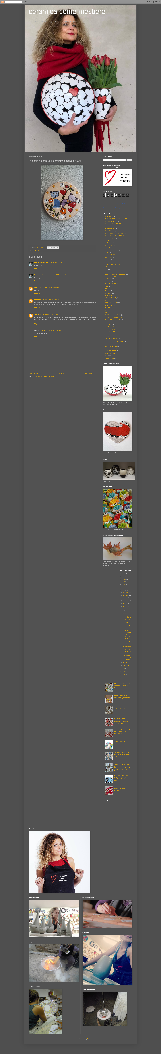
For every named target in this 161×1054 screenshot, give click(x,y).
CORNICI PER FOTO (112, 250)
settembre (126, 609)
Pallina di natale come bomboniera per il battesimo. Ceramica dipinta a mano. (121, 720)
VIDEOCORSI (109, 358)
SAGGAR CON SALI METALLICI (115, 322)
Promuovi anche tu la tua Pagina (112, 208)
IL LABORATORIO (111, 276)
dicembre (126, 665)
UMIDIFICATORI (110, 353)
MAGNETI (108, 281)
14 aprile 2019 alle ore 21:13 (50, 287)
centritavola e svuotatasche (114, 233)
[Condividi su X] (53, 247)
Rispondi (37, 268)
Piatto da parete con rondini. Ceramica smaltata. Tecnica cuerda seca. (122, 778)
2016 (123, 587)
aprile (125, 598)
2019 (123, 671)
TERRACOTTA (110, 348)
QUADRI (108, 310)
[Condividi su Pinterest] (57, 247)
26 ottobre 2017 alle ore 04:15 (58, 275)
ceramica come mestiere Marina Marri (114, 204)
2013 (123, 579)
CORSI (107, 252)
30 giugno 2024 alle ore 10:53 (51, 330)
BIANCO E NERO (111, 221)
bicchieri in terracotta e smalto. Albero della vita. (127, 628)
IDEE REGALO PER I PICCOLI (115, 274)
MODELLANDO (110, 283)
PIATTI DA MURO (111, 303)
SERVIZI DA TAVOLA (112, 331)
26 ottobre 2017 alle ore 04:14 (58, 262)
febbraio (126, 595)
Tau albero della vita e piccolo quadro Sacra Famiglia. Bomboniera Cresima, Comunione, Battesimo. (122, 767)
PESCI (107, 300)
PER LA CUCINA (110, 298)
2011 (123, 573)
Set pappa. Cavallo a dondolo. (127, 657)
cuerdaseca (108, 257)
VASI (106, 356)
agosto (125, 606)
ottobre (126, 613)
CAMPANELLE (110, 231)
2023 (124, 677)
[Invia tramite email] (48, 247)
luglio (125, 603)
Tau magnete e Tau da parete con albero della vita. (122, 754)
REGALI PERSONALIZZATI (114, 317)
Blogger (90, 1039)
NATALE (107, 291)
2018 (123, 669)
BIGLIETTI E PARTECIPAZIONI (115, 223)
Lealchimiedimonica (41, 262)
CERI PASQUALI (110, 238)
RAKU (107, 312)
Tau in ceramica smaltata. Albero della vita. (123, 707)
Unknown (37, 287)
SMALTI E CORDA (111, 339)
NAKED (107, 288)
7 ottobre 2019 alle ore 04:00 (52, 314)
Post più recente (34, 373)
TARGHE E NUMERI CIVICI (114, 341)
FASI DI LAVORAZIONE (113, 264)
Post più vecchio (89, 373)
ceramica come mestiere (67, 11)
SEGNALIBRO (109, 327)
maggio (126, 601)
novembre (127, 662)
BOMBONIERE (110, 228)
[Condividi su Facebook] (55, 247)
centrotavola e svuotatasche (114, 235)
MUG (106, 286)
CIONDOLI (108, 243)
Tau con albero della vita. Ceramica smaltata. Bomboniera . (122, 731)
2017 (123, 590)
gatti (106, 269)
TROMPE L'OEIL (110, 351)
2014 (123, 582)
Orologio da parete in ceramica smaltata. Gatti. (127, 619)
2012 (123, 576)
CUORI (107, 259)
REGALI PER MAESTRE (113, 315)
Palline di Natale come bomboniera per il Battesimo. (121, 788)
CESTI (107, 240)
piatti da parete (110, 305)
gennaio (126, 592)
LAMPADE (108, 279)
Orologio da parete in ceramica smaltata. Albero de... (127, 649)
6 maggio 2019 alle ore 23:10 (51, 300)
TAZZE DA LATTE (111, 346)
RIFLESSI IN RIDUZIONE (113, 319)
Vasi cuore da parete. (121, 741)
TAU (106, 343)
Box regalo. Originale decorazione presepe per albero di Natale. (122, 697)
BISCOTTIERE (109, 226)
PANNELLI (108, 295)
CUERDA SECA (110, 255)
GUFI (106, 271)
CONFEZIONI (109, 245)
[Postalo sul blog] (51, 247)
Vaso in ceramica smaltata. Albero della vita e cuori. (127, 639)
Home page (62, 373)
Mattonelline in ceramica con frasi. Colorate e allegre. (122, 685)
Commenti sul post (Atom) (44, 376)
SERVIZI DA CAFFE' (111, 329)
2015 (123, 584)
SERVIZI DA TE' (110, 334)
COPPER (108, 247)
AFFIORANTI (109, 216)
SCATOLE (108, 324)
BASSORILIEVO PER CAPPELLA (116, 219)
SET (106, 336)
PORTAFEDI (109, 307)
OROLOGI (37, 250)
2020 (124, 674)
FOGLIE (107, 267)
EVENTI (107, 262)
